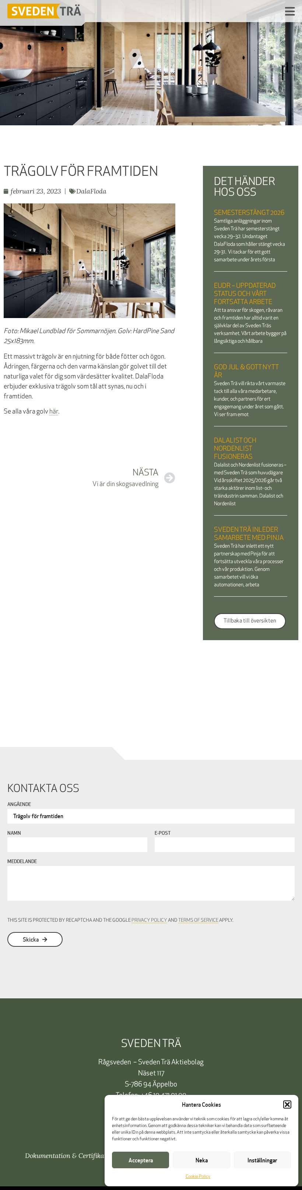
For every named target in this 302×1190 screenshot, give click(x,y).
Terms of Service (198, 920)
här (53, 412)
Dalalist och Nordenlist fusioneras (235, 449)
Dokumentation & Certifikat (65, 1155)
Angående (19, 804)
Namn (14, 833)
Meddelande (22, 862)
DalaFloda (91, 191)
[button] (287, 1104)
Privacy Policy (149, 920)
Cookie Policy (198, 1177)
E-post (163, 833)
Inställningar (262, 1160)
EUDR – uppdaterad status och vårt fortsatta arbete (245, 294)
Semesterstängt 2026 (249, 213)
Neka (202, 1160)
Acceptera (141, 1160)
